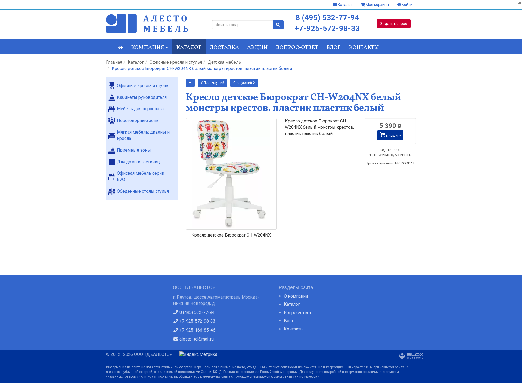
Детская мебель (224, 62)
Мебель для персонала (140, 108)
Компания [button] (148, 47)
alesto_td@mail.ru (196, 339)
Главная (114, 62)
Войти (406, 4)
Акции (257, 47)
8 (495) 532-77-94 (327, 17)
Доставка (224, 47)
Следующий (243, 83)
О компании (296, 296)
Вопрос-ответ (297, 47)
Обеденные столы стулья (143, 191)
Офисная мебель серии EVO (140, 176)
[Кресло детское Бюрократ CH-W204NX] (231, 174)
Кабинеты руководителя (142, 97)
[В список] (190, 83)
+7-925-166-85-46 (196, 330)
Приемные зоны (134, 150)
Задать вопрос (393, 24)
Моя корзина (377, 4)
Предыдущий (213, 83)
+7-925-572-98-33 (327, 28)
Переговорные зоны (138, 120)
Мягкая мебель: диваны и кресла (143, 135)
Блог (333, 47)
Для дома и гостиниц (138, 161)
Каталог (344, 4)
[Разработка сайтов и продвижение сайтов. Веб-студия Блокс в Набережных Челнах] (411, 357)
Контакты (364, 47)
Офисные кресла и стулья (176, 62)
